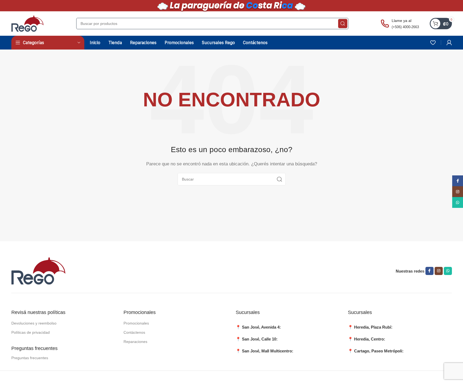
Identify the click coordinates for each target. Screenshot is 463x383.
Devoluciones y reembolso (33, 323)
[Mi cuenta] (449, 42)
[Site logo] (27, 23)
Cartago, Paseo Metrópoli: (379, 351)
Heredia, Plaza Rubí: (373, 327)
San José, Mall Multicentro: (267, 351)
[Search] (342, 23)
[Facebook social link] (429, 271)
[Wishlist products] (433, 42)
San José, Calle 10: (260, 339)
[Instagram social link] (439, 271)
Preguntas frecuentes (29, 358)
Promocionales (136, 323)
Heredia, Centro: (369, 339)
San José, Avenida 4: (261, 327)
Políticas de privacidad (30, 332)
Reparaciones (135, 341)
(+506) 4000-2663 (405, 27)
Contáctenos (134, 332)
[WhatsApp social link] (448, 271)
